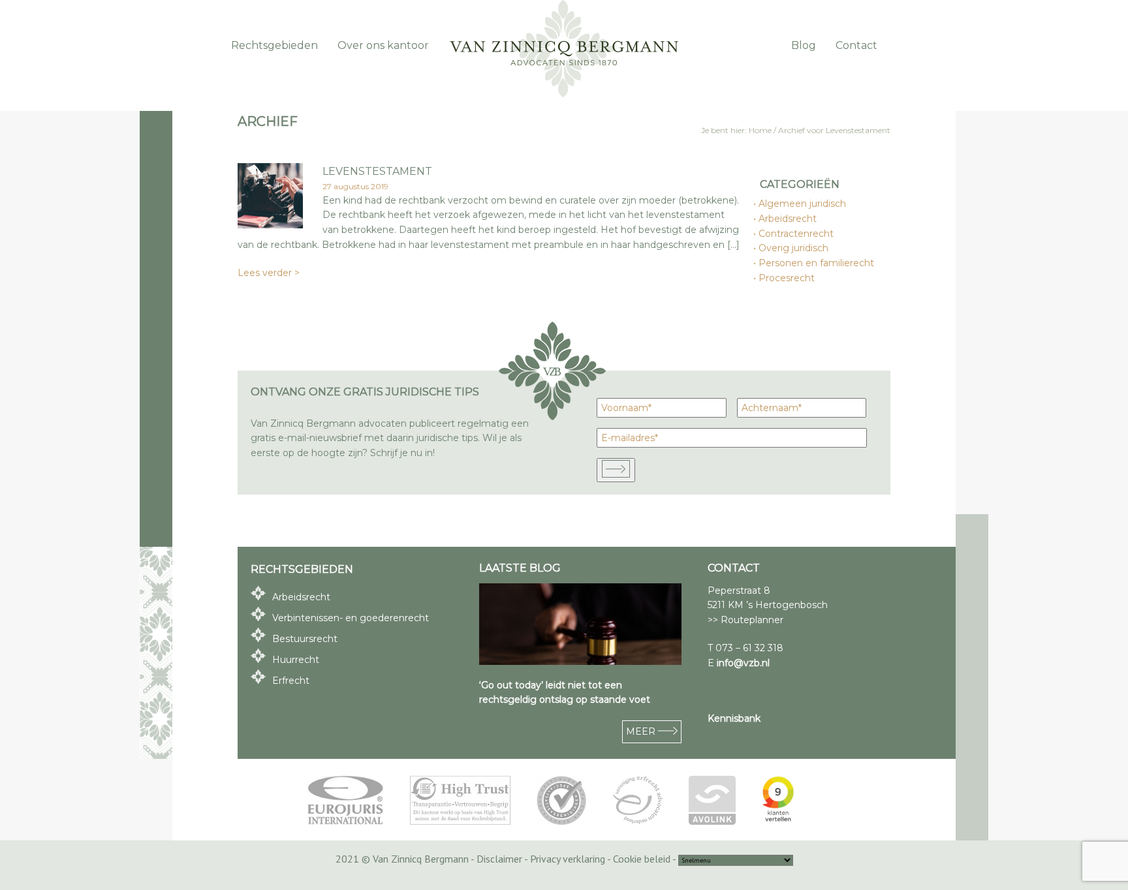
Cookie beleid (641, 858)
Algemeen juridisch (803, 203)
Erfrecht (290, 680)
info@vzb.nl (743, 663)
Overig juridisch (794, 248)
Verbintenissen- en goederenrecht (350, 618)
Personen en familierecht (817, 263)
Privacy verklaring (567, 858)
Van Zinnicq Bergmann (564, 49)
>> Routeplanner (745, 620)
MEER (642, 731)
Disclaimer (499, 858)
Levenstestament (377, 171)
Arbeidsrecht (788, 218)
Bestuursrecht (304, 639)
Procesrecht (787, 278)
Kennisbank (734, 718)
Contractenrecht (797, 233)
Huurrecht (295, 660)
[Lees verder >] (270, 224)
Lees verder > (269, 273)
